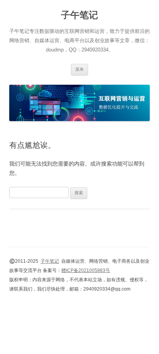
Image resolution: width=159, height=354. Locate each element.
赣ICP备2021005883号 (85, 270)
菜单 (79, 69)
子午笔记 (79, 15)
